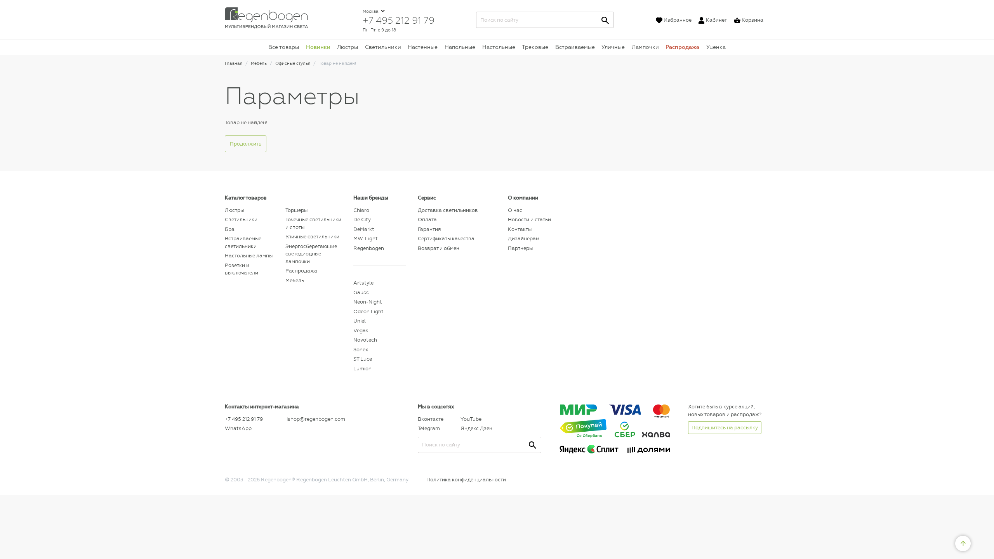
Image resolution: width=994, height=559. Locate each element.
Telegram (429, 428)
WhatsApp (238, 428)
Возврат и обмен (438, 248)
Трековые (535, 47)
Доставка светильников (448, 210)
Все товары (283, 47)
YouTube (471, 419)
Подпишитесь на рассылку (725, 428)
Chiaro (361, 210)
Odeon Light (368, 311)
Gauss (361, 292)
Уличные (613, 47)
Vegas (360, 330)
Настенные (423, 47)
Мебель (294, 280)
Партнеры (520, 248)
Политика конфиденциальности (466, 480)
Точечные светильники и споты (313, 223)
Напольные (460, 47)
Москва (371, 11)
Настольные (498, 47)
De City (362, 219)
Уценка (716, 47)
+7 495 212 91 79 (398, 20)
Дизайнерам (523, 238)
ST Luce (362, 359)
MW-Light (365, 238)
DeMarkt (363, 229)
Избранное (678, 20)
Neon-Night (367, 302)
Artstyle (363, 283)
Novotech (365, 340)
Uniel (359, 321)
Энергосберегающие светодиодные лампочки (311, 253)
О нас (515, 210)
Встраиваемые (575, 47)
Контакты (520, 229)
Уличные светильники (312, 237)
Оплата (427, 219)
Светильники (383, 47)
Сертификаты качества (446, 238)
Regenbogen (368, 248)
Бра (230, 229)
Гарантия (429, 229)
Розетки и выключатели (241, 269)
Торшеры (296, 210)
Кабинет (716, 20)
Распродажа (682, 46)
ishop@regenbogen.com (315, 419)
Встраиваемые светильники (243, 242)
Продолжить (245, 144)
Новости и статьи (529, 219)
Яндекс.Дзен (476, 428)
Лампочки (645, 47)
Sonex (360, 349)
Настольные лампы (249, 256)
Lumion (362, 369)
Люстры (347, 47)
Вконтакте (430, 419)
